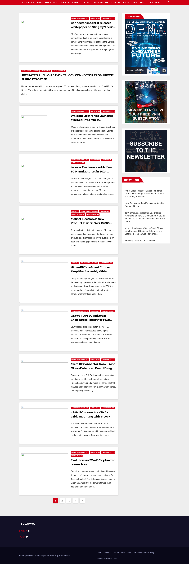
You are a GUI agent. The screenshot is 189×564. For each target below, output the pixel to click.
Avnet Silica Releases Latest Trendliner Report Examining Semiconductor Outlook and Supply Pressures (144, 193)
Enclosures (95, 311)
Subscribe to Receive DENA (107, 2)
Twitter (22, 537)
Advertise (155, 2)
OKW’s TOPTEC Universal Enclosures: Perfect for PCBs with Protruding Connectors (90, 320)
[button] (169, 2)
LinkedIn (23, 531)
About (143, 2)
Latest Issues (130, 2)
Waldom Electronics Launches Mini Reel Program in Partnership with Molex (92, 120)
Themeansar (65, 556)
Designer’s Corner (69, 2)
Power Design (76, 455)
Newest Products (46, 2)
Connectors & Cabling (79, 18)
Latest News (27, 2)
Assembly (75, 211)
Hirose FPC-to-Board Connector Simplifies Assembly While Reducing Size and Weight (93, 271)
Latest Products (108, 18)
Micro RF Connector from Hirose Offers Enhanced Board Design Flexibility (93, 368)
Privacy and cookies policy (144, 553)
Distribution (95, 159)
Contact (86, 2)
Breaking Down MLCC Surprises (140, 240)
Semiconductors (92, 214)
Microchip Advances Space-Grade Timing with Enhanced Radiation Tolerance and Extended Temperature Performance (144, 231)
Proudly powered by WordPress (31, 556)
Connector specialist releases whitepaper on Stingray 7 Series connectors (93, 27)
